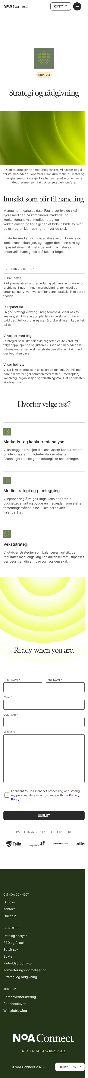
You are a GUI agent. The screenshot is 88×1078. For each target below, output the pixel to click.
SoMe (7, 956)
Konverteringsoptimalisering (24, 970)
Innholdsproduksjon (18, 963)
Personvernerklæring (19, 997)
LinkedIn (9, 916)
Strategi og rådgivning (20, 977)
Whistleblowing (15, 1011)
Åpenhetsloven (14, 1004)
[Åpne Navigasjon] (77, 6)
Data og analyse (15, 936)
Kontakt (60, 6)
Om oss (9, 902)
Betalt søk (10, 949)
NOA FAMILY (57, 1051)
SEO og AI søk (14, 943)
